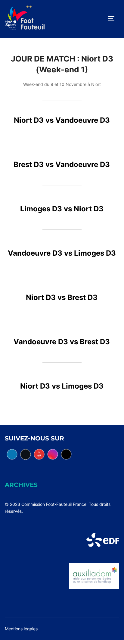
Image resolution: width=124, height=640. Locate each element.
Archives (21, 484)
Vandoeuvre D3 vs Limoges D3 (62, 253)
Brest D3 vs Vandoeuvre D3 (62, 164)
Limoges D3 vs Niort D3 (62, 208)
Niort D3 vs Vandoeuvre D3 (62, 120)
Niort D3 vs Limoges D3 (62, 386)
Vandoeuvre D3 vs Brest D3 (62, 341)
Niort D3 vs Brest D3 (62, 297)
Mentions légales (21, 628)
